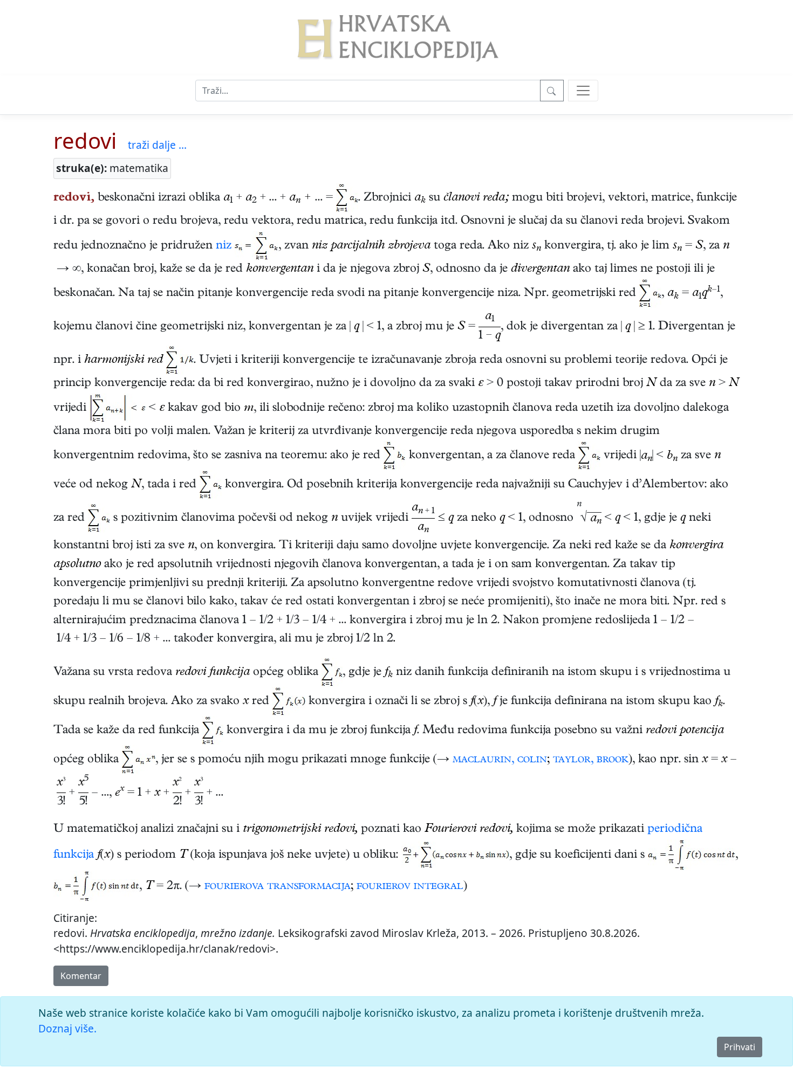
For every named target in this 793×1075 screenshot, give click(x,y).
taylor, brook (590, 760)
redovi (85, 140)
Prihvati (739, 1047)
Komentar (80, 976)
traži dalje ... (157, 144)
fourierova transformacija (277, 886)
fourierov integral (410, 886)
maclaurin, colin (500, 760)
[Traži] (552, 90)
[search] (583, 90)
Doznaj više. (67, 1028)
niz (223, 246)
